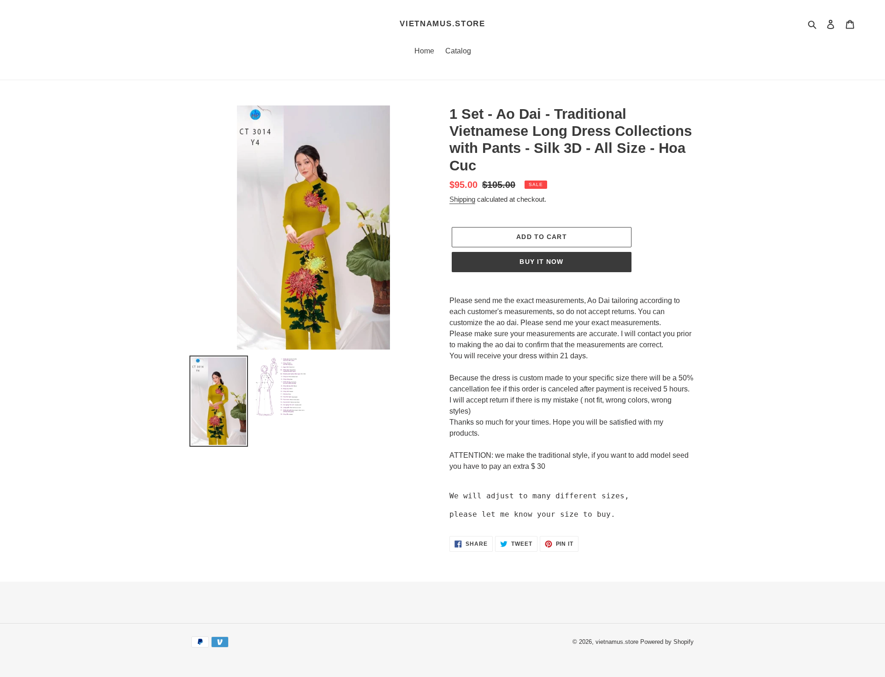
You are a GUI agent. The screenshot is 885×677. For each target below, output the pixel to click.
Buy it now (541, 261)
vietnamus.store (442, 23)
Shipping (462, 199)
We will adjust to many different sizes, (539, 495)
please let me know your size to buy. (532, 514)
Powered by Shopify (667, 641)
